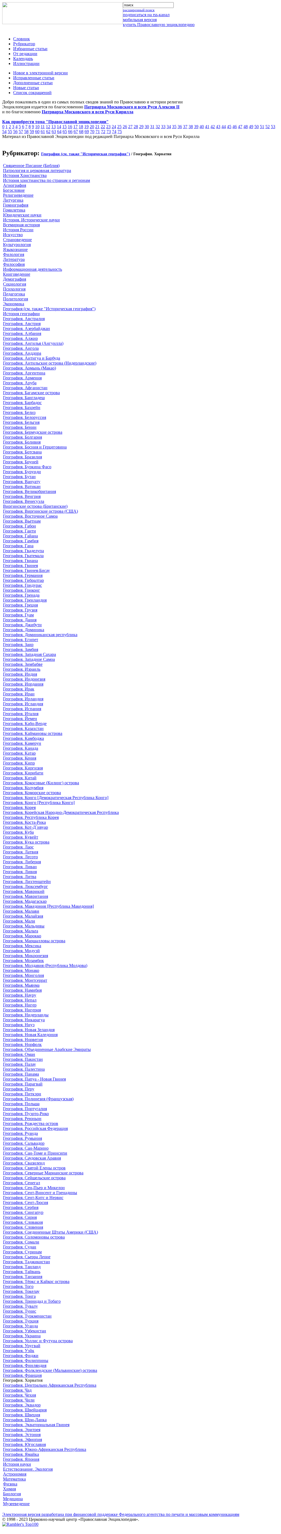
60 (37, 131)
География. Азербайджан (26, 328)
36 (180, 126)
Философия (14, 264)
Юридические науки (22, 215)
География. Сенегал (21, 1182)
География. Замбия (20, 649)
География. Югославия (24, 1444)
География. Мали (19, 921)
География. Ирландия (23, 698)
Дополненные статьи (33, 82)
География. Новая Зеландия (29, 1029)
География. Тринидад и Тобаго (32, 1301)
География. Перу (18, 1089)
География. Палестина (24, 1069)
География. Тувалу (20, 1306)
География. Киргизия (23, 768)
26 (125, 126)
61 (43, 131)
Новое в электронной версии (40, 73)
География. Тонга (19, 1296)
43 (218, 126)
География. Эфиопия (22, 1439)
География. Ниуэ (19, 1024)
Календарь (23, 58)
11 (43, 126)
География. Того (18, 1286)
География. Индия (20, 674)
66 (70, 131)
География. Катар (19, 753)
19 (86, 126)
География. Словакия (23, 1222)
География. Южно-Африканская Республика (44, 1449)
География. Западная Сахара (29, 654)
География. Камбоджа (23, 738)
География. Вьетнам (22, 521)
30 (147, 126)
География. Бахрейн (21, 407)
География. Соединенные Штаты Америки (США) (50, 1232)
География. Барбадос (22, 402)
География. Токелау (21, 1291)
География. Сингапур (23, 1212)
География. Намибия (22, 990)
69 (87, 131)
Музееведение (16, 1503)
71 (97, 131)
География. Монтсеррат (25, 980)
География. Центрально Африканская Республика (49, 1385)
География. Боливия (22, 442)
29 (141, 126)
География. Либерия (22, 861)
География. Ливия (20, 871)
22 (103, 126)
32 (158, 126)
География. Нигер (19, 1005)
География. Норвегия (23, 1039)
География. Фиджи (20, 1355)
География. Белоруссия (24, 417)
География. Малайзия (23, 916)
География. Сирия (20, 1217)
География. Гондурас (22, 585)
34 (169, 126)
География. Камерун (22, 743)
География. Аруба (19, 382)
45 (229, 126)
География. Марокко (22, 936)
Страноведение (17, 239)
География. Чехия (19, 1395)
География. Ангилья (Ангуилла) (33, 343)
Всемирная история (21, 224)
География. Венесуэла (23, 501)
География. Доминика (23, 629)
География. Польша (21, 1103)
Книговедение (16, 274)
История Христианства (25, 175)
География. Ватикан (22, 486)
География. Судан (19, 1247)
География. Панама (21, 1074)
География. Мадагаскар (25, 901)
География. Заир (18, 644)
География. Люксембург (25, 886)
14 (59, 126)
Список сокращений (32, 92)
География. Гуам (18, 615)
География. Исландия (23, 703)
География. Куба (18, 832)
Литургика (13, 200)
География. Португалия (25, 1108)
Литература (14, 259)
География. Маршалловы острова (34, 940)
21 (97, 126)
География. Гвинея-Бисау (26, 570)
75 (119, 131)
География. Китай (19, 778)
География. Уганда (20, 1326)
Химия (9, 1489)
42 (212, 126)
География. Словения (23, 1227)
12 (48, 126)
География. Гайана (20, 536)
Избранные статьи (30, 48)
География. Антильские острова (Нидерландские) (49, 363)
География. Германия (23, 575)
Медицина (13, 1498)
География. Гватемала (23, 555)
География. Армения (22, 378)
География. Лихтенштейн (27, 881)
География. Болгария (22, 437)
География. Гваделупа (23, 550)
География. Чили (19, 1400)
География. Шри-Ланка (25, 1419)
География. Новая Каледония (30, 1034)
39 (196, 126)
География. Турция (20, 1321)
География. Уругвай (21, 1345)
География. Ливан (20, 866)
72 (103, 131)
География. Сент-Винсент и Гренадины (40, 1192)
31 (152, 126)
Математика (14, 1479)
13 (53, 126)
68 (81, 131)
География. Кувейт (20, 837)
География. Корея (19, 807)
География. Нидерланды (26, 1015)
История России (18, 229)
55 (10, 131)
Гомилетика (14, 210)
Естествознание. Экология (28, 1469)
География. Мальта (20, 931)
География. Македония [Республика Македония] (48, 906)
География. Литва (19, 876)
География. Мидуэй (21, 950)
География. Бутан (19, 476)
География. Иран (19, 694)
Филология (13, 254)
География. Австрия (22, 323)
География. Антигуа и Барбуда (31, 358)
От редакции (25, 53)
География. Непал (19, 1000)
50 (256, 126)
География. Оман (19, 1054)
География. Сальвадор (23, 1143)
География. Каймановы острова (32, 733)
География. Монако (21, 970)
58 (26, 131)
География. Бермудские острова (32, 432)
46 (234, 126)
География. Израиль (21, 669)
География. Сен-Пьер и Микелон (34, 1187)
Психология (14, 289)
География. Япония (21, 1459)
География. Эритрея (21, 1429)
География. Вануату (21, 481)
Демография (14, 279)
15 (64, 126)
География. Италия (20, 713)
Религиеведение (18, 195)
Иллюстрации (26, 63)
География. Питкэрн (22, 1094)
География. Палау (19, 1064)
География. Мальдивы (23, 926)
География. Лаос (18, 847)
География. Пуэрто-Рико (26, 1113)
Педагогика (14, 294)
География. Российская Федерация (35, 1128)
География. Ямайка (21, 1454)
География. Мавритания (25, 896)
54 (4, 131)
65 (65, 131)
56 (15, 131)
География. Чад (17, 1390)
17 (75, 126)
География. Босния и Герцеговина (35, 447)
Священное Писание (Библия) (31, 165)
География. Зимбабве (23, 664)
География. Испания (22, 708)
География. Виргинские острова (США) (40, 511)
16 (70, 126)
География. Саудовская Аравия (32, 1158)
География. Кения (19, 758)
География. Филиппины (25, 1360)
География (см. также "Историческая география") (85, 154)
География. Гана (18, 545)
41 (207, 126)
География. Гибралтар (23, 580)
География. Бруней (20, 461)
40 (201, 126)
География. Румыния (22, 1138)
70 (92, 131)
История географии (21, 313)
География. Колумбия (23, 787)
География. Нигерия (22, 1010)
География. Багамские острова (31, 392)
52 (267, 126)
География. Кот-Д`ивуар (25, 827)
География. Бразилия (22, 457)
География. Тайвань (21, 1271)
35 (174, 126)
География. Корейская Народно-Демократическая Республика (61, 812)
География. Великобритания (29, 491)
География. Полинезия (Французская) (38, 1098)
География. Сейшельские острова (34, 1177)
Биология (12, 1493)
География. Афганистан (25, 387)
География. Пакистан (23, 1059)
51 (262, 126)
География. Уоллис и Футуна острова (38, 1340)
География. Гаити (19, 531)
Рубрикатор (24, 43)
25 (119, 126)
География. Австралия (24, 318)
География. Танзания (22, 1276)
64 (59, 131)
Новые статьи (26, 87)
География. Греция (20, 605)
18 (81, 126)
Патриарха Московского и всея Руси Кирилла (87, 111)
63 (54, 131)
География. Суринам (22, 1252)
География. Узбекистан (24, 1331)
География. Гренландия (25, 600)
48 (245, 126)
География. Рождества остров (30, 1123)
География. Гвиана (20, 560)
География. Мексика (22, 945)
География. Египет (20, 639)
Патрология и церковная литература (37, 170)
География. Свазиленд (24, 1163)
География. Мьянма (21, 985)
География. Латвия (20, 852)
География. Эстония (22, 1434)
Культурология (17, 244)
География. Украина (22, 1335)
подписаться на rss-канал (146, 14)
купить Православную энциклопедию (159, 24)
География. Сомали (21, 1242)
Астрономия (14, 1474)
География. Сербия (20, 1207)
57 (21, 131)
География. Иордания (23, 684)
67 (76, 131)
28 (136, 126)
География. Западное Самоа (29, 659)
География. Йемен (20, 718)
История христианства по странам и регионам (46, 180)
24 (114, 126)
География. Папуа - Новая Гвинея (34, 1079)
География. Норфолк (22, 1044)
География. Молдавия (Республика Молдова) (45, 965)
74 (114, 131)
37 (185, 126)
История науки (17, 1464)
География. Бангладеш (24, 397)
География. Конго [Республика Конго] (39, 802)
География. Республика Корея (31, 817)
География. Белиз (19, 412)
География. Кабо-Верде (25, 723)
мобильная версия (140, 19)
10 (37, 126)
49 (251, 126)
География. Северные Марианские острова (43, 1173)
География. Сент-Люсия (25, 1202)
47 (240, 126)
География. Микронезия (25, 955)
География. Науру (19, 995)
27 (130, 126)
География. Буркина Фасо (27, 466)
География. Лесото (20, 857)
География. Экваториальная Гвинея (36, 1424)
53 (273, 126)
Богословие (14, 190)
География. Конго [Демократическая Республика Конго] (55, 797)
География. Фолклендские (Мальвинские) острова (50, 1370)
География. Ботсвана (22, 452)
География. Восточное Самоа (30, 516)
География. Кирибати (23, 773)
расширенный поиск (138, 10)
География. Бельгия (21, 422)
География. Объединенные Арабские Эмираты (47, 1049)
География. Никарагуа (24, 1019)
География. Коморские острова (32, 792)
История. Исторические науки (31, 220)
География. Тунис (19, 1311)
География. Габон (19, 526)
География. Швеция (21, 1414)
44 (223, 126)
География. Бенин (19, 427)
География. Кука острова (26, 842)
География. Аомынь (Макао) (29, 368)
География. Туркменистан (27, 1316)
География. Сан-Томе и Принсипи (35, 1153)
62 (48, 131)
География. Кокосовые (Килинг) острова (41, 782)
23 (108, 126)
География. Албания (22, 333)
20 (92, 126)
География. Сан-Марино (26, 1148)
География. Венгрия (22, 496)
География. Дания (19, 619)
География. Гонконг (21, 590)
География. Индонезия (24, 679)
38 (191, 126)
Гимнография (15, 205)
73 (108, 131)
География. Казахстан (23, 728)
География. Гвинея (20, 565)
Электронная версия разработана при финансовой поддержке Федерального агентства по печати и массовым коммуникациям (120, 1514)
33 (163, 126)
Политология (15, 299)
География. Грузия (20, 610)
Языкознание (15, 249)
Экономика (13, 303)
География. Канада (20, 748)
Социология (14, 284)
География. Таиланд (22, 1266)
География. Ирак (18, 689)
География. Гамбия (20, 540)
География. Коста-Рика (24, 822)
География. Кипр (19, 763)
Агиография (14, 185)
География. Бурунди (22, 471)
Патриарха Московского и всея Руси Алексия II (131, 107)
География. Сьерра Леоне (26, 1256)
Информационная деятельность (32, 269)
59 (32, 131)
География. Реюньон (22, 1118)
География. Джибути (22, 624)
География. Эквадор (22, 1405)
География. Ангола (21, 348)
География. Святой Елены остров (34, 1168)
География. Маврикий (23, 891)
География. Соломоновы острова (34, 1237)
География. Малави (21, 911)
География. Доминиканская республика (40, 634)
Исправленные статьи (33, 77)
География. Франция (22, 1375)
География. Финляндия (24, 1365)
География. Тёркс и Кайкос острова (36, 1281)
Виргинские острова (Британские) (35, 506)
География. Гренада (21, 595)
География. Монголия (23, 975)
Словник (21, 38)
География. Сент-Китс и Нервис (33, 1197)
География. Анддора (22, 353)
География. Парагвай (23, 1084)
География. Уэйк (18, 1350)
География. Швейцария (25, 1410)
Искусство (13, 234)
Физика (10, 1484)
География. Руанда (20, 1133)
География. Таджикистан (26, 1261)
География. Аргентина (24, 373)
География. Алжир (20, 338)
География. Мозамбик (23, 960)
